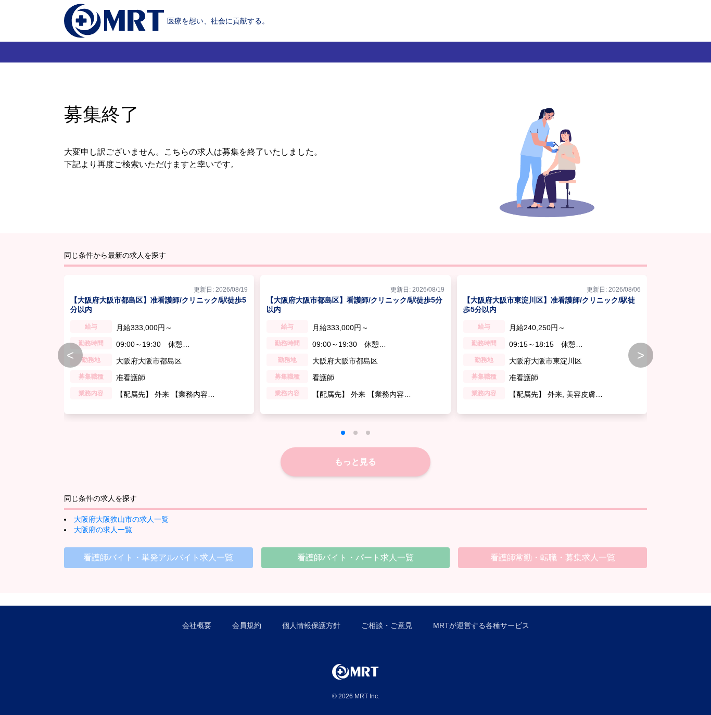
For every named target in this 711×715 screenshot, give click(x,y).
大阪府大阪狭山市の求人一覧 (121, 519)
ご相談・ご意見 (386, 625)
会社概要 (196, 625)
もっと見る (355, 461)
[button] (343, 433)
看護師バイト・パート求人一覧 (355, 557)
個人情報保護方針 (311, 625)
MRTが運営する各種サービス (481, 625)
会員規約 (246, 625)
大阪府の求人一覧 (103, 529)
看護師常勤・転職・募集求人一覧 (552, 557)
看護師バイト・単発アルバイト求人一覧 (158, 557)
